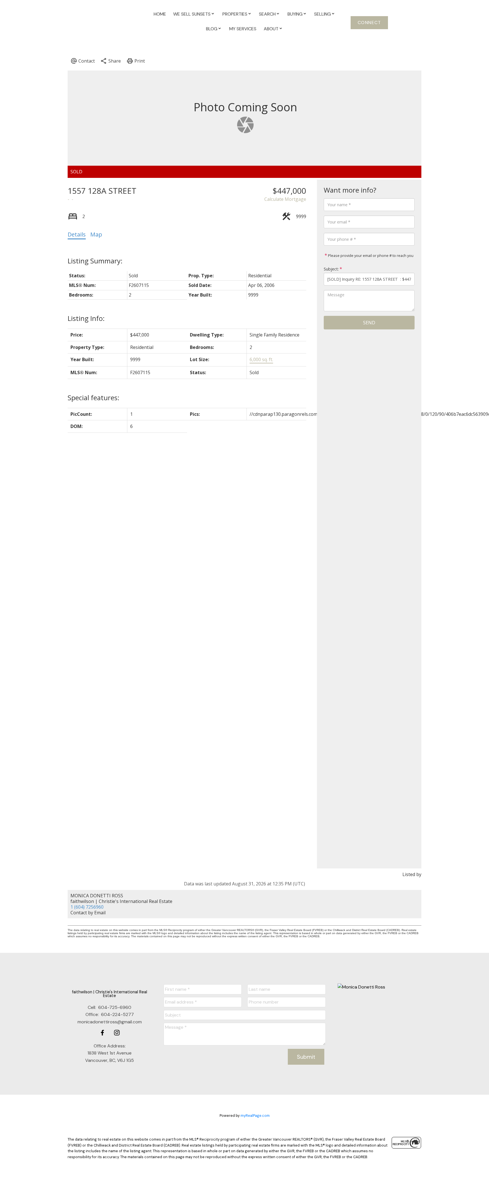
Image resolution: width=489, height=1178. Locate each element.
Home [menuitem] (160, 14)
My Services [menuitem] (242, 29)
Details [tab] (77, 234)
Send (369, 322)
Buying (295, 14)
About (271, 29)
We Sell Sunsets (192, 14)
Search (267, 14)
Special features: (93, 397)
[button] (369, 22)
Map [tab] (96, 234)
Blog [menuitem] (211, 29)
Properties (234, 14)
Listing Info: (86, 318)
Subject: (331, 269)
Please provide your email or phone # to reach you (370, 255)
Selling (322, 14)
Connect (369, 22)
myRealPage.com (255, 1115)
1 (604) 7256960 (87, 907)
